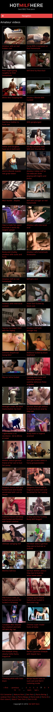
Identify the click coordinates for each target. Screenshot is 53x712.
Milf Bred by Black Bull (36, 70)
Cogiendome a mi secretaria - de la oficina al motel (12, 435)
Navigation (26, 16)
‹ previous (15, 687)
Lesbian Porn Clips (8, 697)
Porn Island (5, 699)
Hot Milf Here (33, 704)
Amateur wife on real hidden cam (11, 47)
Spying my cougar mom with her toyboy (12, 329)
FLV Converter (6, 694)
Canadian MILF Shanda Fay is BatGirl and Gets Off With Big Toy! (11, 627)
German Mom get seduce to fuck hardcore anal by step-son (37, 408)
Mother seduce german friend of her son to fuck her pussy (12, 462)
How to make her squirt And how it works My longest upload (12, 227)
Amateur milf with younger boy (34, 329)
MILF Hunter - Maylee (11, 200)
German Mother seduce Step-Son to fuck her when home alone (36, 573)
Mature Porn (19, 694)
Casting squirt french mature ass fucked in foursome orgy (35, 600)
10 (15, 690)
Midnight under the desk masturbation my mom (12, 407)
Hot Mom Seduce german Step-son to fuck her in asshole (37, 546)
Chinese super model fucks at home (35, 625)
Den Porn (30, 694)
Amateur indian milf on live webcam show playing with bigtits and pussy (36, 174)
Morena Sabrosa (9, 570)
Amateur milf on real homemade (10, 280)
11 (19, 690)
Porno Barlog (41, 694)
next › (29, 690)
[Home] (26, 6)
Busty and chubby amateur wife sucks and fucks (12, 254)
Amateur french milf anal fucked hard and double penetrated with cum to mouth (12, 491)
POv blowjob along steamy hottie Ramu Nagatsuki (10, 653)
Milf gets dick (32, 279)
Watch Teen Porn (19, 699)
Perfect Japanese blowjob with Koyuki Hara (37, 652)
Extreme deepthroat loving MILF (10, 353)
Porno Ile (45, 697)
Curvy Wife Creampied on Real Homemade (37, 47)
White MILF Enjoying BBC (12, 97)
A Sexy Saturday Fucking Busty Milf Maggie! (37, 518)
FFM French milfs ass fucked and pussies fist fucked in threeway (11, 600)
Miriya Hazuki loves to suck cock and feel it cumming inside (36, 680)
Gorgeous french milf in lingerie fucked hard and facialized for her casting (37, 489)
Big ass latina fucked (10, 377)
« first (6, 687)
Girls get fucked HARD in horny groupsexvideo (37, 461)
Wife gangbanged (34, 122)
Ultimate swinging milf (11, 543)
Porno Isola (35, 697)
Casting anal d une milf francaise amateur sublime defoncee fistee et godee (36, 381)
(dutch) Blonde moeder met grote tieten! (11, 172)
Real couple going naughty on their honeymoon (9, 72)
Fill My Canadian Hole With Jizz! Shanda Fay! (36, 147)
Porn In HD (32, 699)
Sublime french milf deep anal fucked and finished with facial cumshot (12, 519)
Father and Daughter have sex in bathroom (11, 147)
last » (37, 690)
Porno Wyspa (23, 697)
